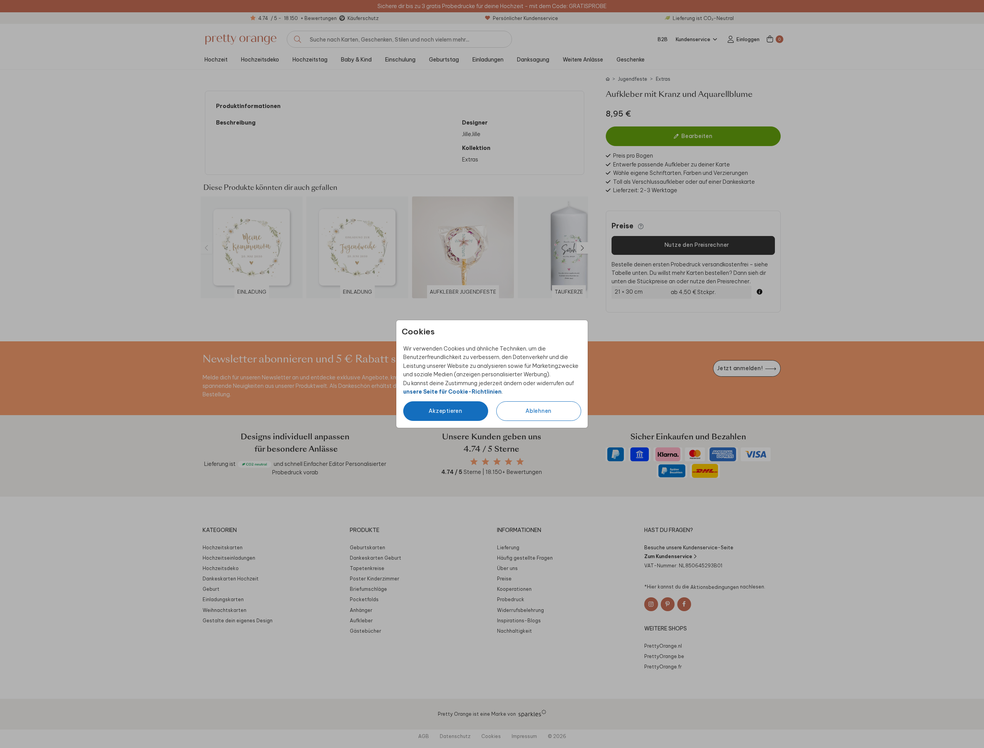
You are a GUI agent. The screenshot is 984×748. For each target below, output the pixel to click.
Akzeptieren (445, 410)
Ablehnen (538, 410)
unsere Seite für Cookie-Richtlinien (452, 391)
